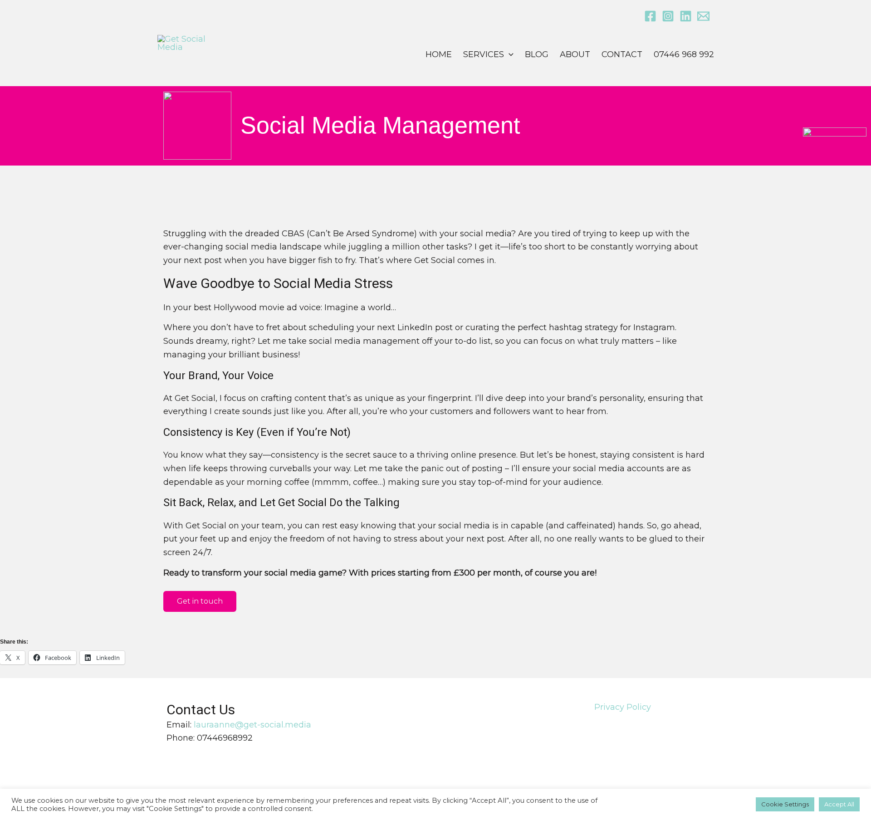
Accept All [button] (839, 804)
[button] (509, 54)
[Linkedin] (686, 16)
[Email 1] (703, 16)
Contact (622, 54)
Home (439, 54)
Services (483, 54)
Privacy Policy (622, 707)
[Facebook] (650, 16)
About (575, 54)
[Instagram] (668, 16)
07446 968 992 (684, 54)
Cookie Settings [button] (785, 804)
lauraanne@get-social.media (252, 725)
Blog (536, 54)
